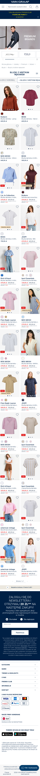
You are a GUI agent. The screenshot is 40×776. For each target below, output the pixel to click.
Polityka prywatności (21, 647)
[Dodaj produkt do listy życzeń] (17, 87)
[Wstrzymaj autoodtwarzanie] (7, 587)
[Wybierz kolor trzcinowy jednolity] (5, 316)
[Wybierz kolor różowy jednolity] (30, 275)
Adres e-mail (7, 624)
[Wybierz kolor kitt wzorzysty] (2, 152)
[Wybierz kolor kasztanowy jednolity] (2, 113)
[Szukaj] (30, 7)
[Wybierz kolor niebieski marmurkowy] (2, 566)
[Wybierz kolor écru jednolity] (23, 358)
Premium (24, 64)
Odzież (32, 64)
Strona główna (7, 64)
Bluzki (4, 67)
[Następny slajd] (37, 59)
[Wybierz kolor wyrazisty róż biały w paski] (2, 524)
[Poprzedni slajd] (3, 59)
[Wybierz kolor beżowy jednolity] (23, 275)
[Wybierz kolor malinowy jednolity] (23, 113)
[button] (3, 6)
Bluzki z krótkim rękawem (16, 67)
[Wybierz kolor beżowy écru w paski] (23, 483)
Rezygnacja (24, 645)
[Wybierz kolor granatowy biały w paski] (23, 400)
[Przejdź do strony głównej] (20, 2)
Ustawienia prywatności (12, 769)
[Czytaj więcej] (38, 17)
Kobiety (16, 64)
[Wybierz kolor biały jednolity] (23, 152)
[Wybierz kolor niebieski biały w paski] (2, 192)
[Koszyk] (37, 6)
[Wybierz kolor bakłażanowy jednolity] (23, 192)
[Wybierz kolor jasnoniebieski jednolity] (23, 316)
